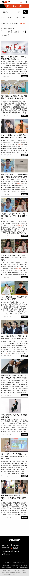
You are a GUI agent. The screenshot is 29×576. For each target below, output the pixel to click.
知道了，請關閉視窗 (23, 567)
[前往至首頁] (6, 2)
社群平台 (4, 36)
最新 (8, 6)
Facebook (7, 551)
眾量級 (15, 32)
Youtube (16, 551)
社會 (9, 18)
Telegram (7, 554)
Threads (22, 32)
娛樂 (17, 18)
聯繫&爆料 (16, 545)
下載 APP (22, 2)
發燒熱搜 (15, 548)
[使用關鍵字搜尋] (25, 12)
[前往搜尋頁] (26, 2)
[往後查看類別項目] (25, 6)
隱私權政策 (6, 572)
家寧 (9, 32)
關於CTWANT (6, 545)
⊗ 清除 (18, 12)
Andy (3, 32)
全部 (2, 18)
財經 (24, 18)
